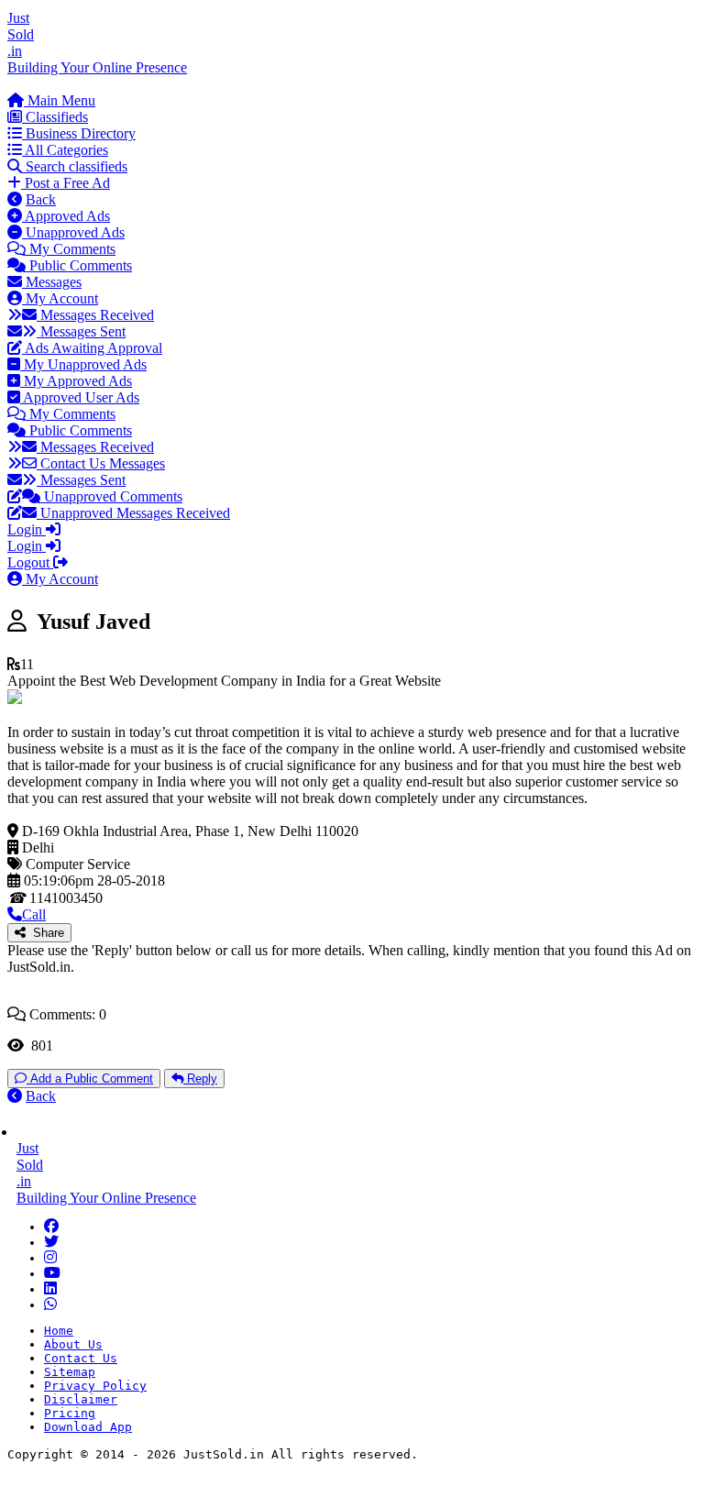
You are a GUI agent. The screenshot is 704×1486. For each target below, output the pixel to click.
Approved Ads (66, 216)
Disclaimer (80, 1399)
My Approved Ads (76, 381)
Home (58, 1330)
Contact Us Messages (101, 463)
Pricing (69, 1413)
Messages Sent (81, 331)
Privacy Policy (95, 1385)
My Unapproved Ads (83, 364)
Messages (52, 282)
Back (41, 199)
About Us (73, 1344)
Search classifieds (74, 166)
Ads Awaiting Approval (92, 348)
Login (26, 529)
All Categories (65, 150)
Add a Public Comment (90, 1078)
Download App (88, 1427)
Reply (200, 1078)
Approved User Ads (79, 397)
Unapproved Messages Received (133, 513)
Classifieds (55, 117)
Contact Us (80, 1358)
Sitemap (69, 1372)
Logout (30, 562)
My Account (60, 298)
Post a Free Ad (65, 183)
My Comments (71, 249)
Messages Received (95, 315)
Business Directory (79, 133)
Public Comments (79, 265)
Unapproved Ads (73, 232)
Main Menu (59, 100)
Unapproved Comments (111, 496)
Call (34, 914)
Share (45, 933)
